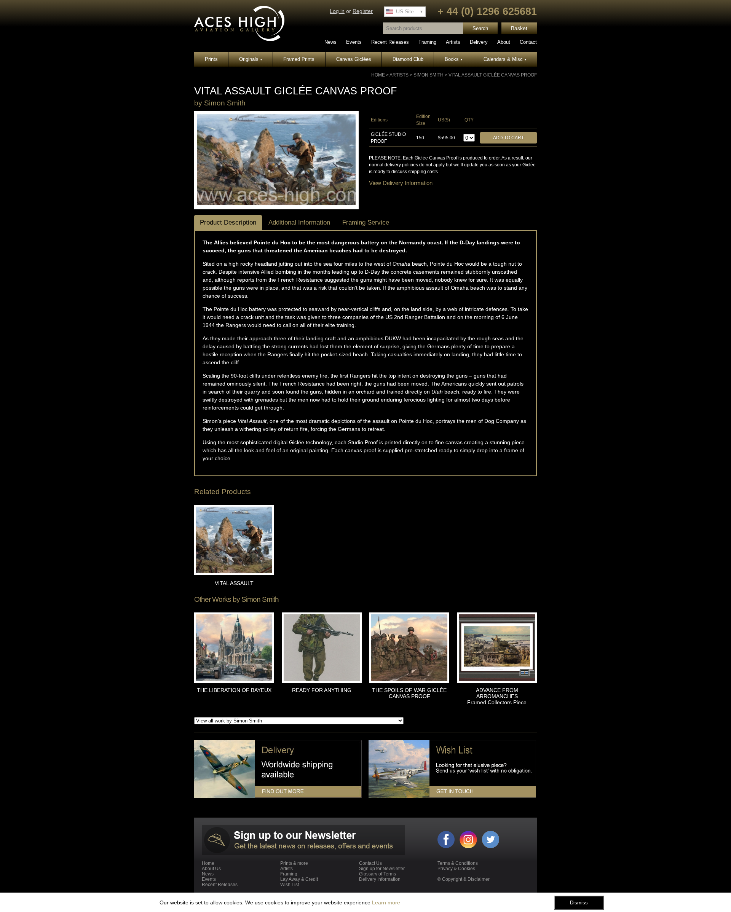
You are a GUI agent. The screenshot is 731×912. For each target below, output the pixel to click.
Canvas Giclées (353, 59)
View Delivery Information (401, 183)
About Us (211, 868)
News (330, 42)
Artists (453, 42)
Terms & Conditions (457, 863)
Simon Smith (428, 75)
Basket (519, 28)
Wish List (289, 884)
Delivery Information (380, 879)
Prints (211, 59)
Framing (427, 42)
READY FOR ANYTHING (321, 690)
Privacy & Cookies (456, 868)
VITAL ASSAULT (234, 583)
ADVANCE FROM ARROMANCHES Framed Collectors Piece (497, 696)
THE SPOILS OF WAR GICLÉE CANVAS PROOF (409, 693)
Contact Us (370, 863)
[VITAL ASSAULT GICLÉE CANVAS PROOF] (276, 203)
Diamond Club (408, 59)
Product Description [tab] (228, 222)
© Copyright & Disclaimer (463, 879)
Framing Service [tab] (365, 222)
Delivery (479, 42)
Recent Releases (390, 42)
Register (363, 11)
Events (354, 42)
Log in (337, 11)
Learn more (386, 902)
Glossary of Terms (377, 874)
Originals (250, 59)
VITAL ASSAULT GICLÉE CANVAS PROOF (492, 75)
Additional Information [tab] (299, 222)
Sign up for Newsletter (382, 868)
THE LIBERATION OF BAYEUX (234, 690)
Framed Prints (298, 59)
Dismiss (579, 903)
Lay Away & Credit (299, 879)
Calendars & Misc (505, 59)
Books (453, 59)
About (503, 42)
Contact (528, 42)
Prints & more (294, 863)
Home (378, 75)
